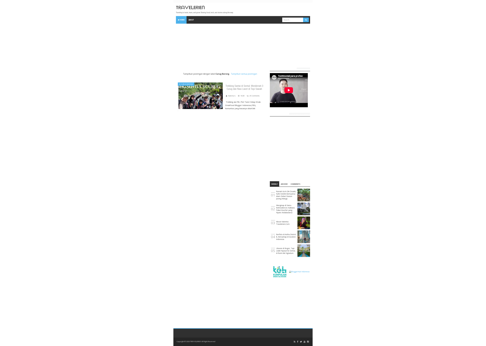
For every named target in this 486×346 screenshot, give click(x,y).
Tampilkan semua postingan (244, 74)
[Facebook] (297, 342)
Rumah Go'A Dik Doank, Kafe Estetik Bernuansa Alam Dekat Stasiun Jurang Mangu (286, 195)
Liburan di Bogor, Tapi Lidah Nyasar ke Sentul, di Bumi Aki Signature (285, 250)
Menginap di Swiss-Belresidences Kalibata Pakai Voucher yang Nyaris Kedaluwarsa (285, 209)
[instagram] (308, 342)
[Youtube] (304, 342)
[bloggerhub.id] (299, 271)
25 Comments (254, 96)
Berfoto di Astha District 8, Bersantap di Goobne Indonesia (286, 236)
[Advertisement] (243, 44)
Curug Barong (186, 84)
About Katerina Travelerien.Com (283, 222)
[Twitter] (301, 342)
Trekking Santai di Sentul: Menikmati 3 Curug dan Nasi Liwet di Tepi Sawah (244, 87)
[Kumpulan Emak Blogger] (279, 271)
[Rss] (294, 342)
